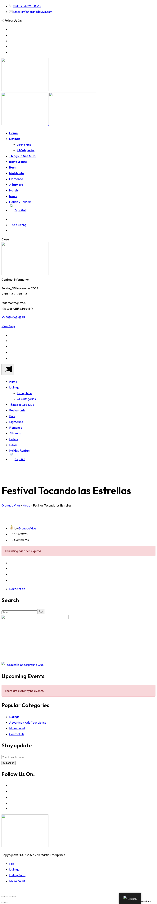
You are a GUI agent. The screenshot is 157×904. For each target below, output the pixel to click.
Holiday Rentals (20, 202)
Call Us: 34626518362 (27, 6)
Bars (12, 167)
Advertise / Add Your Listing (27, 722)
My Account (17, 728)
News (13, 196)
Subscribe (8, 762)
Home (13, 133)
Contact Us (16, 734)
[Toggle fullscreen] (10, 896)
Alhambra (16, 185)
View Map (8, 326)
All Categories (25, 150)
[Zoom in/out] (14, 896)
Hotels (13, 190)
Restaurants (18, 162)
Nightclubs (16, 173)
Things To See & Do (22, 156)
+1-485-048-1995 (13, 317)
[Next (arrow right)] (6, 902)
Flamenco (16, 179)
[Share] (6, 896)
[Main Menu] (8, 369)
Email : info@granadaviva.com (32, 12)
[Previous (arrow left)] (3, 902)
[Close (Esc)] (3, 896)
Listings (14, 139)
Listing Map (24, 144)
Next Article (17, 589)
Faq (11, 864)
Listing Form (17, 875)
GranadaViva (27, 528)
